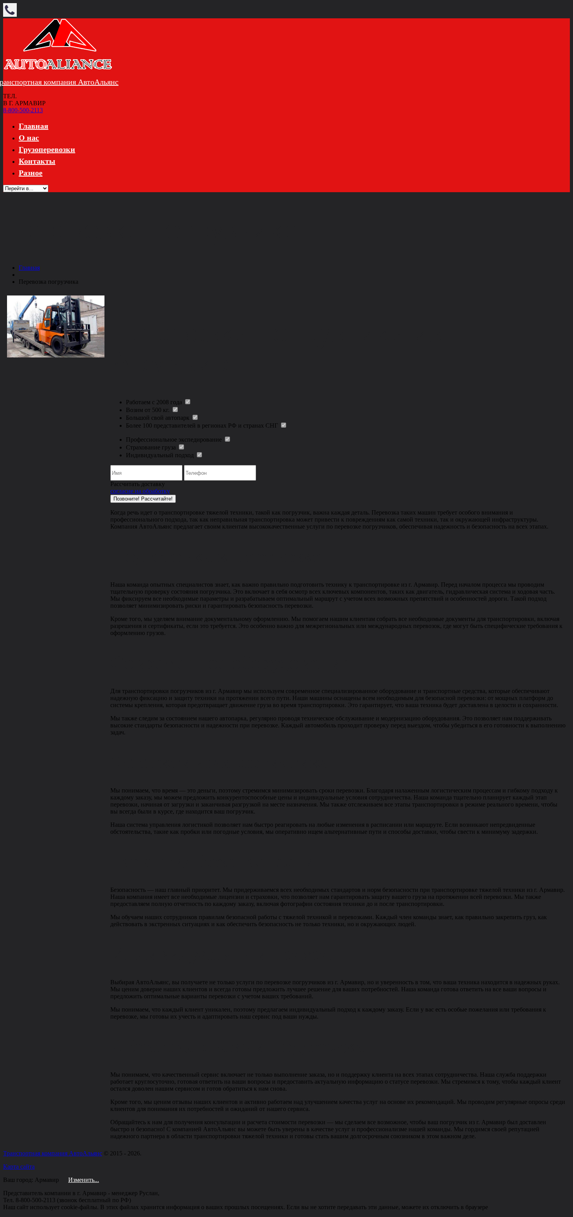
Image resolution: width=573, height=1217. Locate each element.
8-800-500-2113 (23, 110)
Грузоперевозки (47, 149)
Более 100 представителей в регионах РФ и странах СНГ (202, 425)
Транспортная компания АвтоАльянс (52, 1153)
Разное (30, 172)
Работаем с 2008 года (155, 402)
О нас (29, 137)
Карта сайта (19, 1166)
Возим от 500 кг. (148, 410)
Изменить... (83, 1179)
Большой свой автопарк (158, 417)
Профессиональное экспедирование (174, 439)
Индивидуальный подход (160, 455)
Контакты (37, 161)
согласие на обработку (140, 491)
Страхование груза (151, 447)
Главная (33, 126)
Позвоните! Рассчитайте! (143, 499)
